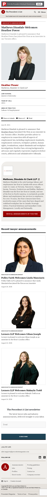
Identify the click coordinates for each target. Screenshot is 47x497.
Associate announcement (12, 275)
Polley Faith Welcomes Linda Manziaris (22, 277)
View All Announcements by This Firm (22, 214)
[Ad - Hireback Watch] (22, 4)
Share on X (21, 118)
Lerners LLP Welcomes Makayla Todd (21, 390)
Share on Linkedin (9, 118)
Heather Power (7, 132)
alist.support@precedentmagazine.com (15, 452)
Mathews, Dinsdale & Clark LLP (20, 179)
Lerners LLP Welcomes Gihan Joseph (21, 334)
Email (30, 118)
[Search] (35, 12)
